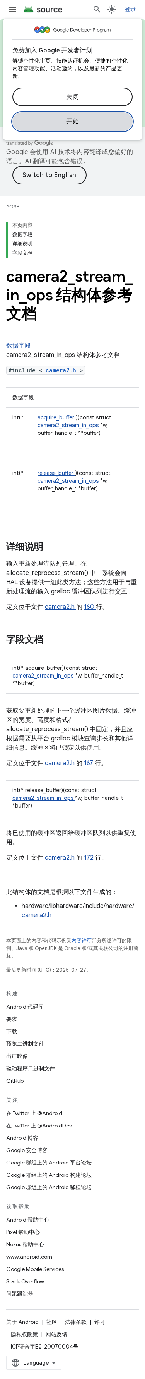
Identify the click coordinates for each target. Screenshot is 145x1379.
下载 (11, 1031)
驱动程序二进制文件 (30, 1068)
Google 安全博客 (27, 1150)
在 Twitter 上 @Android (34, 1113)
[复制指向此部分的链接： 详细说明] (53, 547)
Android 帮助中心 (27, 1219)
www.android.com (29, 1256)
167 (89, 763)
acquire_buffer (57, 417)
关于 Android (22, 1322)
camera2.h (63, 370)
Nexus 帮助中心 (25, 1244)
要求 (11, 1019)
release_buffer (56, 473)
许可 (99, 1322)
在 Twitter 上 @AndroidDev (39, 1125)
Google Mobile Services (35, 1269)
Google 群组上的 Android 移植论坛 (49, 1187)
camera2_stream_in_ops (69, 425)
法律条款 (76, 1322)
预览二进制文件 (25, 1043)
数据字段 (18, 346)
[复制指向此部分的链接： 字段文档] (53, 640)
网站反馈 (56, 1334)
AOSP (12, 206)
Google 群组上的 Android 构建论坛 (49, 1174)
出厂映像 (17, 1056)
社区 (51, 1322)
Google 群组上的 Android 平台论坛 (49, 1162)
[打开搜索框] (97, 9)
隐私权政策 (24, 1334)
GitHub (15, 1080)
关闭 (72, 97)
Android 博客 (22, 1137)
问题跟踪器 (19, 1293)
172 (89, 858)
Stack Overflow (25, 1281)
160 (90, 607)
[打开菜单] (12, 9)
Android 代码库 (25, 1006)
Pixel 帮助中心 (23, 1232)
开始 (72, 121)
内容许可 (82, 940)
